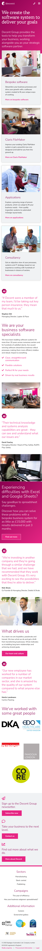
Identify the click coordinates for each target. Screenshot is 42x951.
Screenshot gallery (21, 914)
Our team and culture (14, 653)
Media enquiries (7, 948)
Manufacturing (21, 876)
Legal (37, 948)
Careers (21, 911)
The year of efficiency (21, 895)
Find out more (11, 537)
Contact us (9, 836)
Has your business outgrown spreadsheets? (21, 899)
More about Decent (13, 859)
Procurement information (24, 948)
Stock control (21, 880)
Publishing (21, 884)
